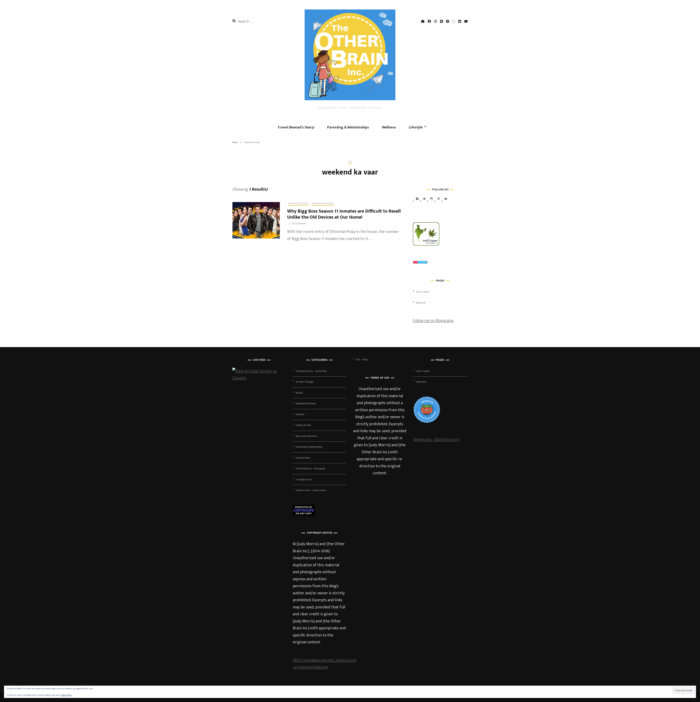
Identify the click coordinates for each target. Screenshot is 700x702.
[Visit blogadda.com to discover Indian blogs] (420, 262)
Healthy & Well (303, 425)
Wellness (389, 127)
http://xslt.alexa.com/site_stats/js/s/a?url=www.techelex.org (325, 664)
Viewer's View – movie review (311, 490)
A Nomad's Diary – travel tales (311, 371)
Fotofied (300, 414)
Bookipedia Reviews (306, 403)
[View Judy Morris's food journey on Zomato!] (259, 378)
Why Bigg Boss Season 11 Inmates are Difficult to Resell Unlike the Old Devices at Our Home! (344, 214)
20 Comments (299, 224)
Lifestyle (416, 127)
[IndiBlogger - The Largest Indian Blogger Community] (426, 244)
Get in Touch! (422, 292)
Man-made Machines (323, 203)
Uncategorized (303, 479)
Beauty (299, 393)
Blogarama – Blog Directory (436, 439)
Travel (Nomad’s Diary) (295, 127)
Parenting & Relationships (348, 127)
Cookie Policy (66, 695)
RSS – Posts (362, 359)
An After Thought (298, 203)
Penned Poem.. (303, 458)
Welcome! (421, 303)
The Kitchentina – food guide (310, 468)
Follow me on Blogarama (433, 320)
